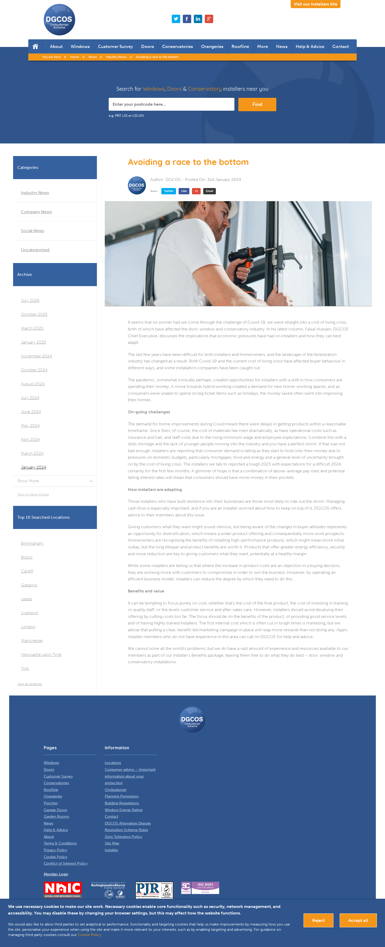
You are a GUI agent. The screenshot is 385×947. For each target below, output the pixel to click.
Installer (111, 850)
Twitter (168, 191)
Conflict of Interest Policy (65, 863)
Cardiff (27, 571)
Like (184, 191)
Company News (36, 211)
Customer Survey (115, 46)
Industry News (35, 192)
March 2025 (32, 328)
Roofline (240, 46)
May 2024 (30, 425)
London (28, 626)
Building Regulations (122, 803)
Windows (80, 46)
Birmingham (32, 543)
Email (209, 191)
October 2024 (34, 369)
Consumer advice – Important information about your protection (130, 776)
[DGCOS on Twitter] (176, 19)
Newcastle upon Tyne (41, 654)
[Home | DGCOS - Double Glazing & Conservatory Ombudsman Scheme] (59, 19)
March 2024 (32, 453)
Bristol (26, 557)
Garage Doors (55, 810)
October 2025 (34, 314)
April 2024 (30, 439)
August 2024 (33, 383)
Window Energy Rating (123, 810)
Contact (340, 46)
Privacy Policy (55, 850)
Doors (147, 46)
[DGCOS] (137, 185)
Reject (318, 920)
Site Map (112, 843)
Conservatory (205, 88)
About (56, 46)
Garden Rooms (56, 816)
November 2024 (36, 356)
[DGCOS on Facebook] (187, 19)
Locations (113, 763)
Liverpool (29, 612)
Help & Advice (310, 46)
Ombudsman (115, 790)
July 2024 (30, 397)
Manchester (32, 640)
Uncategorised (35, 249)
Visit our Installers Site (315, 4)
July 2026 (30, 300)
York (25, 668)
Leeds (26, 598)
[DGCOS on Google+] (209, 19)
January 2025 (33, 342)
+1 (196, 191)
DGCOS (173, 179)
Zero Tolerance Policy (123, 836)
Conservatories (177, 46)
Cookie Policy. (90, 935)
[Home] (35, 46)
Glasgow (29, 584)
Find (257, 104)
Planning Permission (122, 796)
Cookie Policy (55, 857)
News (282, 46)
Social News (32, 230)
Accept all (358, 920)
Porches (51, 803)
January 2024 (33, 467)
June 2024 (31, 411)
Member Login (56, 874)
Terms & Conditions (60, 843)
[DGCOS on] (198, 19)
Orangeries (212, 46)
